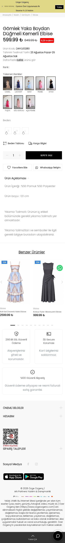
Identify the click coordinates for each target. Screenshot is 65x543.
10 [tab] (52, 325)
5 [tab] (31, 325)
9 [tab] (48, 325)
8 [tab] (44, 325)
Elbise (35, 15)
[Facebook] (29, 464)
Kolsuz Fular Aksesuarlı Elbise (47, 311)
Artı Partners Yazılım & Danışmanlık (32, 491)
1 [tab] (12, 325)
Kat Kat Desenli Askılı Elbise (13, 311)
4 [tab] (27, 325)
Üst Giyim (26, 15)
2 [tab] (18, 325)
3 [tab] (22, 325)
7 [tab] (39, 325)
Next (62, 282)
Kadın (16, 15)
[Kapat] (2, 6)
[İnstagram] (35, 464)
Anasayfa (7, 15)
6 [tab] (35, 325)
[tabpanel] (48, 286)
